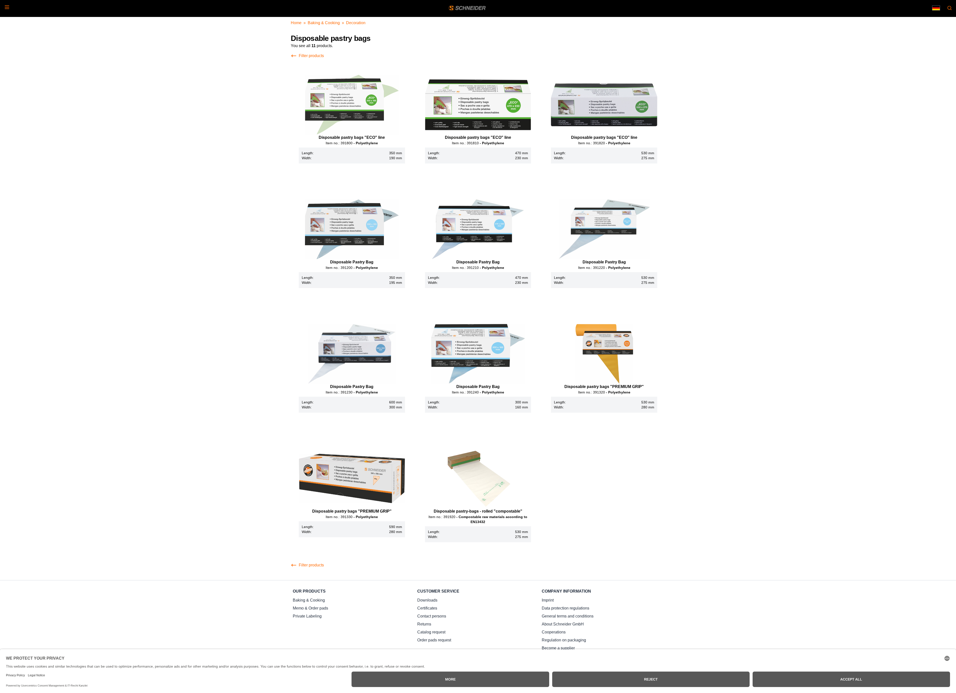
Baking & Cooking (324, 23)
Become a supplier (558, 648)
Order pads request (434, 640)
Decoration (355, 23)
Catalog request (431, 632)
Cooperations (554, 632)
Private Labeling (307, 616)
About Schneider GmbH (563, 624)
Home (296, 23)
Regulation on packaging (564, 640)
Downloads (427, 600)
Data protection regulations (565, 608)
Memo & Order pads (310, 608)
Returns (424, 624)
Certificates (427, 608)
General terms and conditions (568, 616)
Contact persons (431, 616)
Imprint (548, 600)
